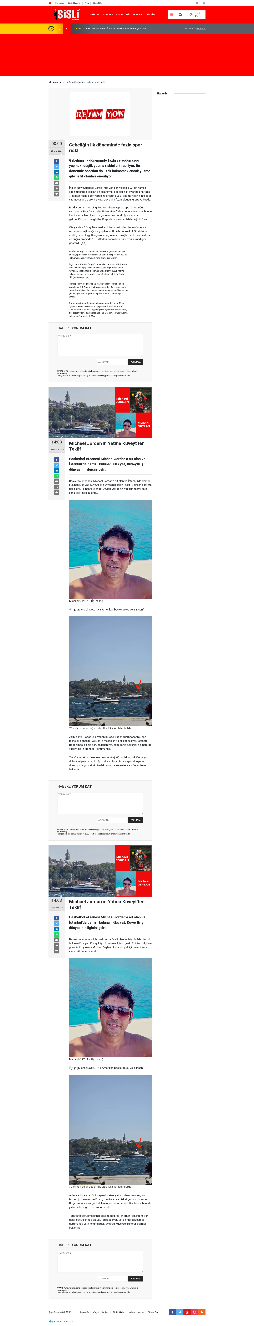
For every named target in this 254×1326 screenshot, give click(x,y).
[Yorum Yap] (56, 194)
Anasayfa (84, 1312)
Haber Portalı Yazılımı (63, 1321)
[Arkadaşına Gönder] (56, 183)
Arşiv (87, 3)
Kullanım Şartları (136, 1312)
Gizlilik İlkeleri (119, 1312)
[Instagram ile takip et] (194, 1312)
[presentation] (59, 28)
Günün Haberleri (74, 3)
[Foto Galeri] (203, 2)
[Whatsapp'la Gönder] (56, 177)
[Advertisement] (127, 55)
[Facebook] (56, 161)
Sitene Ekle (97, 3)
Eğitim (151, 14)
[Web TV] (196, 2)
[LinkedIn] (56, 172)
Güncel (95, 14)
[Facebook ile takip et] (172, 1312)
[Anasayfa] (50, 3)
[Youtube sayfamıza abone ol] (187, 1312)
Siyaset (108, 14)
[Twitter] (56, 166)
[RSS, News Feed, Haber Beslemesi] (201, 1312)
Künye (96, 1312)
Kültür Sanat (135, 14)
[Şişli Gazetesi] (66, 14)
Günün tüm (195, 28)
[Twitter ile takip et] (179, 1312)
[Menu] (171, 15)
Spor (119, 14)
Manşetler (59, 3)
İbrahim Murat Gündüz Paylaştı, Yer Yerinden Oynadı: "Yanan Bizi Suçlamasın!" (125, 28)
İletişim (105, 1312)
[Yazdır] (56, 188)
